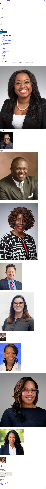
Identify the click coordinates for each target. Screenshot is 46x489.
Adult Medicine (4, 36)
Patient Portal (1, 1)
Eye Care (3, 37)
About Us (2, 61)
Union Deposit (4, 56)
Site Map (2, 484)
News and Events (3, 44)
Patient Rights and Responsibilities (6, 51)
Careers (2, 53)
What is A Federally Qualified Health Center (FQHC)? (8, 50)
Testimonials (4, 48)
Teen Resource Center (5, 41)
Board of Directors (4, 52)
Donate (1, 58)
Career (2, 467)
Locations (3, 54)
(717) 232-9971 (8, 0)
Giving (3, 47)
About (2, 46)
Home (0, 61)
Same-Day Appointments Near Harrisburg (7, 40)
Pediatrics (3, 39)
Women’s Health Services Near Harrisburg (7, 43)
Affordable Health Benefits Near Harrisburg (7, 35)
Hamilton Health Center (16, 62)
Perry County (4, 55)
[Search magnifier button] (0, 3)
